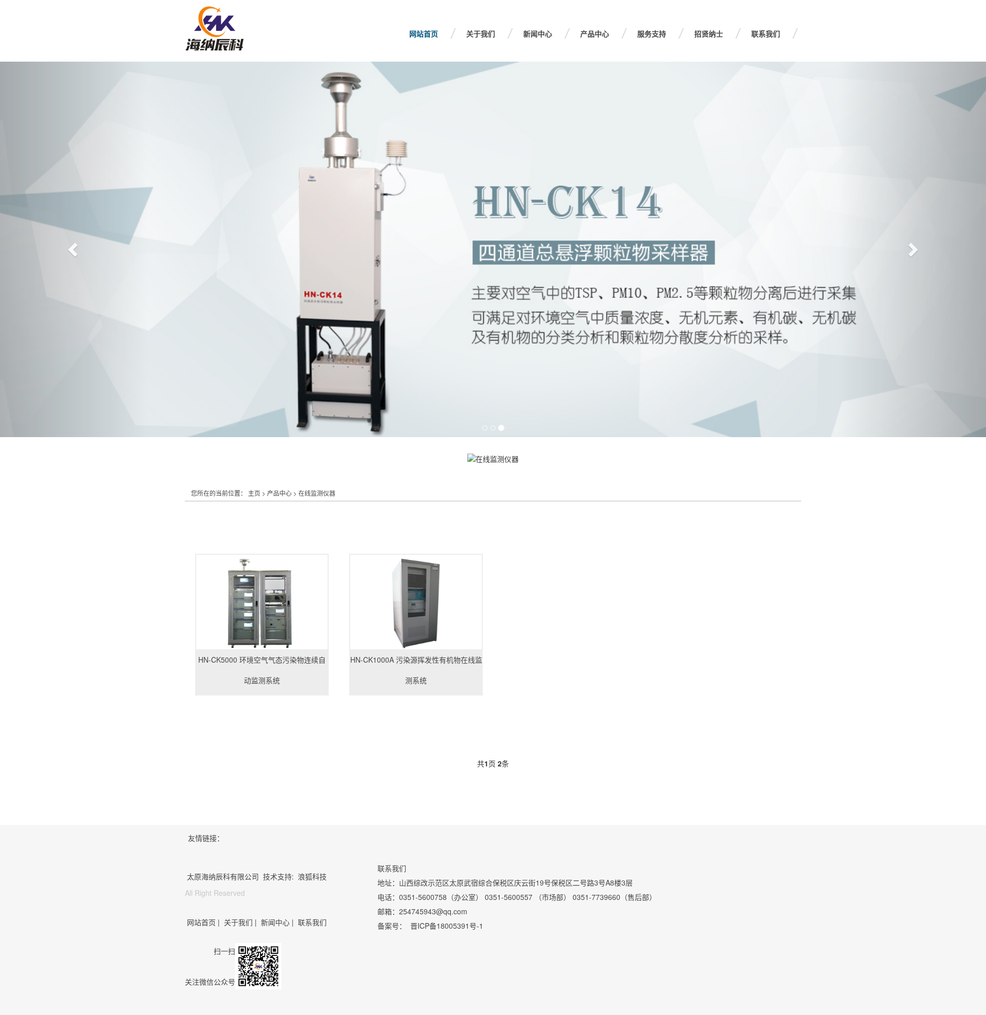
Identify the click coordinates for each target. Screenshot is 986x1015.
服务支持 (651, 33)
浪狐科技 (312, 876)
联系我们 (765, 33)
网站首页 (423, 33)
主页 (254, 492)
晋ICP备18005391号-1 (446, 925)
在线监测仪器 (316, 492)
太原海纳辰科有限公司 (223, 876)
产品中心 (594, 33)
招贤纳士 (708, 33)
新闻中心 (537, 33)
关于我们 (480, 33)
